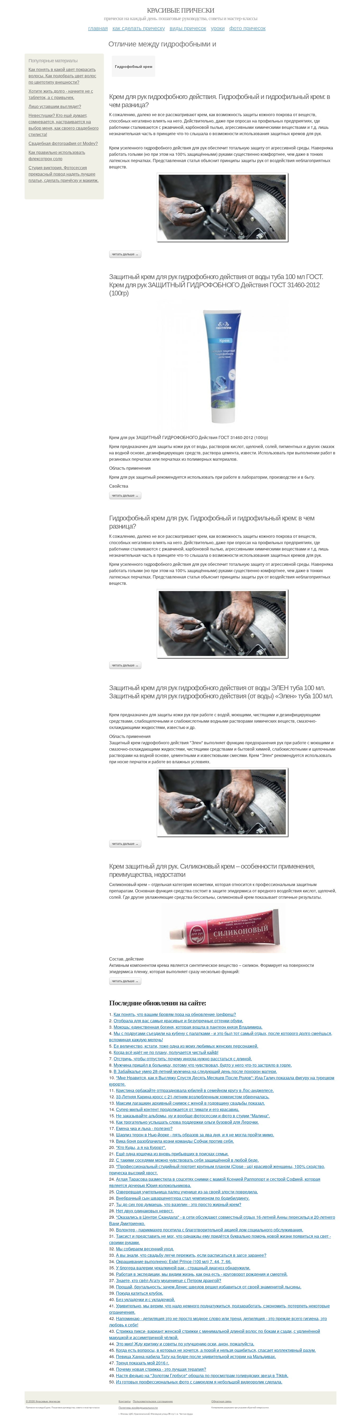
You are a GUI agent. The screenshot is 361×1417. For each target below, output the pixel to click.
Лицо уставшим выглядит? (55, 106)
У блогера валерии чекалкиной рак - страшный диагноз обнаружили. (183, 1268)
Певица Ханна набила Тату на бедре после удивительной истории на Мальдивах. (196, 1356)
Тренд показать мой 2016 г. (142, 1363)
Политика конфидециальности (138, 1407)
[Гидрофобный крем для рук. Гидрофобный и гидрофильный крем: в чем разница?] (222, 624)
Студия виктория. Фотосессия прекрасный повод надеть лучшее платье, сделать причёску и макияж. (64, 174)
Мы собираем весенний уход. (145, 1249)
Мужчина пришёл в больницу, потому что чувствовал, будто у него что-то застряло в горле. (203, 1065)
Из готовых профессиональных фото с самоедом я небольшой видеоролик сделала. (199, 1382)
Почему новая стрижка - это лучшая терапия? (161, 1369)
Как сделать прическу (139, 28)
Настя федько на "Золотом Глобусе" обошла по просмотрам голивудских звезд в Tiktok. (202, 1375)
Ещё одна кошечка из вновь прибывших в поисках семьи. (172, 1154)
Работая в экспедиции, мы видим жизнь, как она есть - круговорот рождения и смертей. (202, 1274)
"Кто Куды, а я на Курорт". (141, 1147)
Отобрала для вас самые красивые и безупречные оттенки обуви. (178, 1021)
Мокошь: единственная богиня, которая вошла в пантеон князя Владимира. (188, 1027)
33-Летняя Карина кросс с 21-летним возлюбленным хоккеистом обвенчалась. (192, 1097)
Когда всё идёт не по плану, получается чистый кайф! (166, 1052)
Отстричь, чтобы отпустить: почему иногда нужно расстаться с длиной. (183, 1059)
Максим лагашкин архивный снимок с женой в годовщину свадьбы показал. (190, 1103)
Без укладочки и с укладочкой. (145, 1299)
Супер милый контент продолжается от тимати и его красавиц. (177, 1109)
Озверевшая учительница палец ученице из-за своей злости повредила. (187, 1192)
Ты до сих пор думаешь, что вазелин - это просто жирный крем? (178, 1204)
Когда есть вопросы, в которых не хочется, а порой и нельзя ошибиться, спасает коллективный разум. (216, 1350)
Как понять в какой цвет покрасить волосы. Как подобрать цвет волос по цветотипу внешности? (62, 75)
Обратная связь (221, 1401)
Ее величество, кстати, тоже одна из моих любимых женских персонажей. (186, 1046)
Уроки (218, 28)
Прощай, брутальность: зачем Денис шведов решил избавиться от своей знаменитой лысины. (208, 1287)
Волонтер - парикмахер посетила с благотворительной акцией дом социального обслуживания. (209, 1230)
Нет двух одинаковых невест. (145, 1211)
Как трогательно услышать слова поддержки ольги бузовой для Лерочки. (187, 1122)
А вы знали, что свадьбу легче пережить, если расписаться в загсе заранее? (191, 1255)
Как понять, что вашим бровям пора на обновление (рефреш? (175, 1014)
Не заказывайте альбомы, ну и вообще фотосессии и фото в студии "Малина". (193, 1116)
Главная (98, 28)
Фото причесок (247, 28)
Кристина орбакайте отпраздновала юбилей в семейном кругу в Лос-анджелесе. (195, 1090)
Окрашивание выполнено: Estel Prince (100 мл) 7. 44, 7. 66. (174, 1261)
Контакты (125, 1401)
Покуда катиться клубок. (139, 1293)
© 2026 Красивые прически (43, 1401)
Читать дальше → (125, 254)
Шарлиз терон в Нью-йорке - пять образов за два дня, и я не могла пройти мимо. (195, 1135)
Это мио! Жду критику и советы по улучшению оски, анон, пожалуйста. (185, 1344)
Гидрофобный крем (133, 66)
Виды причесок (188, 28)
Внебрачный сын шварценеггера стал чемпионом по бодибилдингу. (182, 1198)
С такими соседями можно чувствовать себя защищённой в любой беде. (187, 1160)
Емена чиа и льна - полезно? (144, 1128)
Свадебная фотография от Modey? (63, 143)
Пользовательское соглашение (153, 1401)
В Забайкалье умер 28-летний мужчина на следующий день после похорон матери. (195, 1071)
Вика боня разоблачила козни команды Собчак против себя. (175, 1141)
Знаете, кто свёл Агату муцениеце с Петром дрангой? (168, 1280)
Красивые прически (180, 10)
